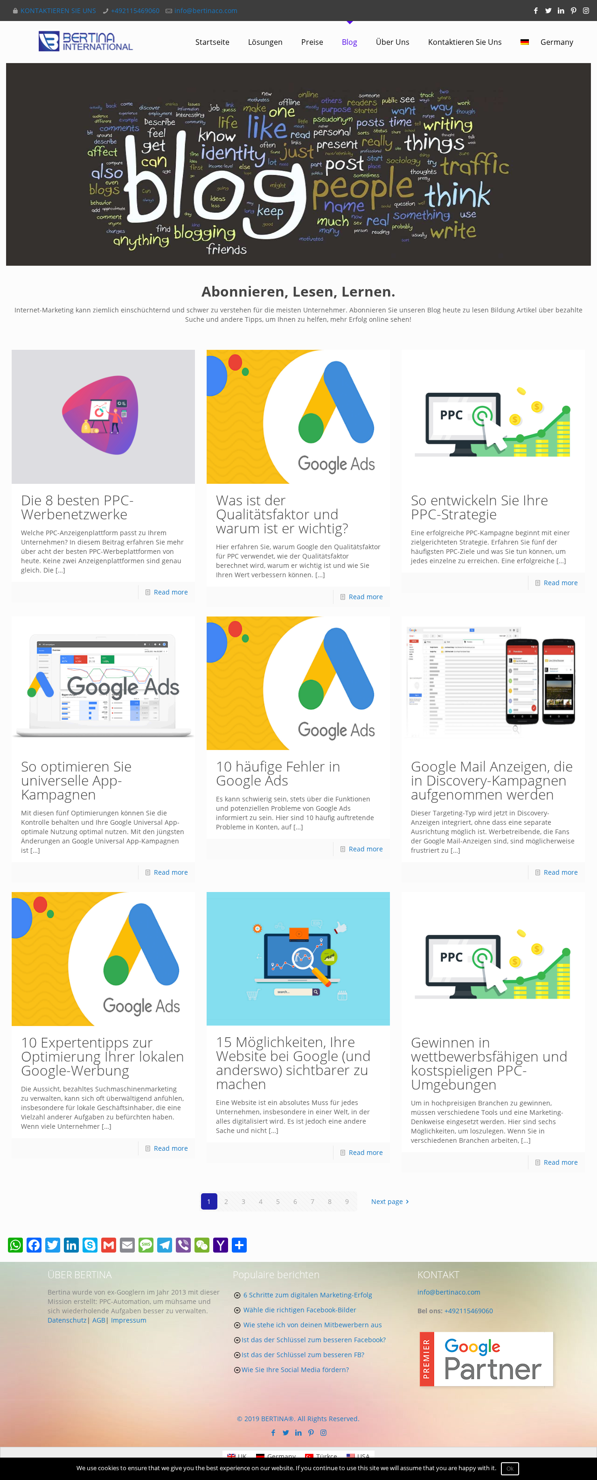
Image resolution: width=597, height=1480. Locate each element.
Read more (171, 592)
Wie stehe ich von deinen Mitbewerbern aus (312, 1324)
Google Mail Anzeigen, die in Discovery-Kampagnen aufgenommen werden (492, 780)
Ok (510, 1469)
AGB (98, 1320)
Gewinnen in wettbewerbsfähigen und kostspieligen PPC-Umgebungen (489, 1063)
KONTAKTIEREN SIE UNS (58, 10)
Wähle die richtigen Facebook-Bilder (299, 1309)
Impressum (128, 1320)
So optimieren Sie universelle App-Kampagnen (76, 780)
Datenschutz (67, 1320)
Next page (387, 1201)
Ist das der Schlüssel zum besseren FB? (303, 1354)
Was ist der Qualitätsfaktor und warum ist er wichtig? (282, 514)
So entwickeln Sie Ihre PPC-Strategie (479, 507)
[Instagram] (586, 10)
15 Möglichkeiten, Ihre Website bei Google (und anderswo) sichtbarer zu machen (293, 1062)
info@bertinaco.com (205, 10)
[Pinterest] (573, 10)
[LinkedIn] (561, 10)
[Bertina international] (86, 42)
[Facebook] (536, 10)
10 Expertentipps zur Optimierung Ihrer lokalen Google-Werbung (102, 1056)
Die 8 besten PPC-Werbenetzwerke (77, 507)
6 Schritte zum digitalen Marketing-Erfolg (307, 1294)
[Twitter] (548, 10)
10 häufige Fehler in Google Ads (278, 773)
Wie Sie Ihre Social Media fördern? (295, 1369)
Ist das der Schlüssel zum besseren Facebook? (314, 1339)
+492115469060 (135, 10)
